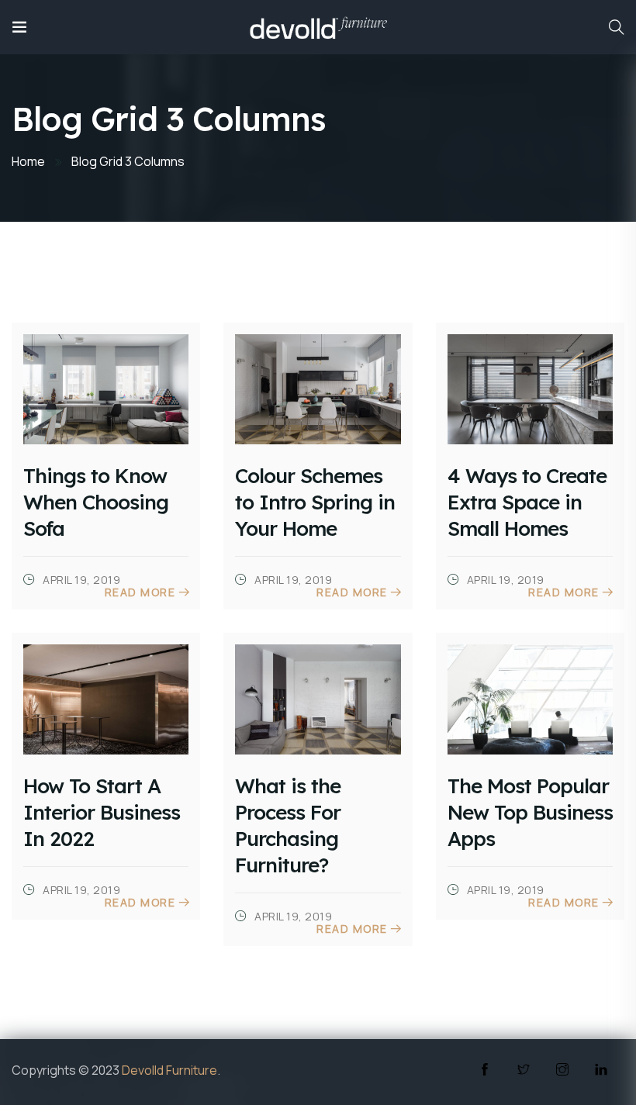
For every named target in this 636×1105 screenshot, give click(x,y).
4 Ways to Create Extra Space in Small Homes (527, 502)
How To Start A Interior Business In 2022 (101, 812)
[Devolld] (318, 27)
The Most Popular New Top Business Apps (530, 812)
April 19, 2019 (80, 579)
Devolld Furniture (169, 1070)
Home (28, 161)
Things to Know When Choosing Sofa (95, 502)
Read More (140, 592)
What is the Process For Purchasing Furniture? (287, 825)
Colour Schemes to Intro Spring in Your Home (315, 502)
